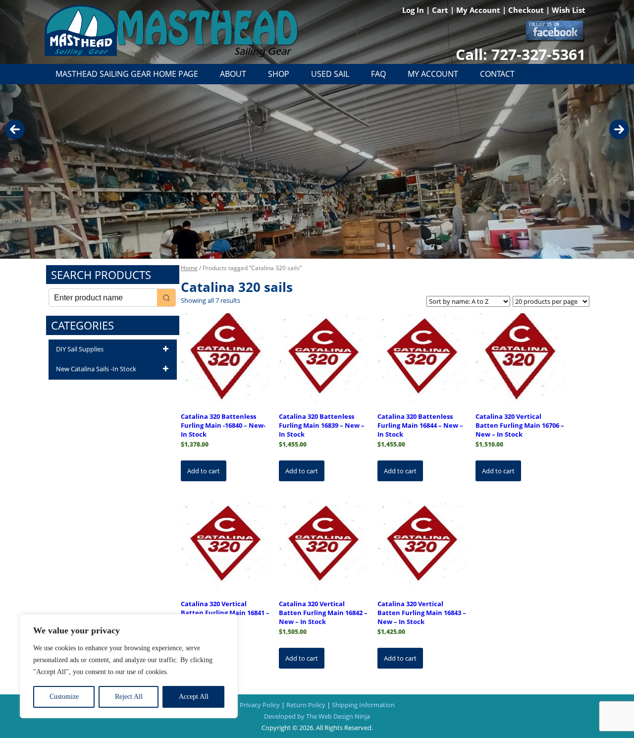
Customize (64, 696)
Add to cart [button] (203, 470)
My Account (479, 10)
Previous (15, 129)
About (233, 73)
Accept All (194, 696)
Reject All (129, 696)
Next (619, 129)
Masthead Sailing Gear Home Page (126, 73)
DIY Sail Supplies (80, 348)
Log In (414, 10)
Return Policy (305, 704)
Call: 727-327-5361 (520, 54)
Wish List (568, 10)
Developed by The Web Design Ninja (317, 716)
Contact (497, 73)
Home (189, 268)
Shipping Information (363, 704)
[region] (129, 666)
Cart (441, 10)
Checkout (527, 10)
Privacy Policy (260, 704)
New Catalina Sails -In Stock (96, 368)
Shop (278, 73)
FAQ (378, 73)
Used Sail (330, 73)
